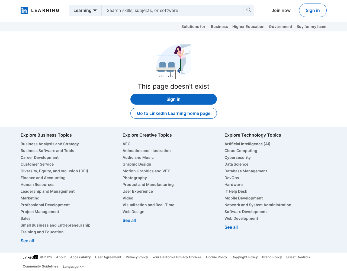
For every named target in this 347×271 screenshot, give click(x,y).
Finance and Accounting (43, 177)
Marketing (30, 198)
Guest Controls (298, 257)
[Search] (248, 10)
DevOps (231, 177)
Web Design (133, 211)
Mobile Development (243, 198)
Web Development (241, 218)
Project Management (40, 211)
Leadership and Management (48, 191)
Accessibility (80, 257)
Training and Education (42, 232)
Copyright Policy (245, 257)
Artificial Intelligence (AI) (247, 143)
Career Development (40, 157)
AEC (126, 143)
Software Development (245, 211)
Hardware (233, 184)
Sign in (313, 10)
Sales (26, 218)
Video (128, 198)
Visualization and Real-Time (148, 204)
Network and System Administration (257, 204)
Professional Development (45, 204)
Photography (135, 177)
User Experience (138, 191)
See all (27, 240)
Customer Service (37, 164)
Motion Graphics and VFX (146, 171)
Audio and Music (138, 157)
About (61, 257)
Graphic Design (137, 164)
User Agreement (108, 257)
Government (280, 26)
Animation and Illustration (147, 150)
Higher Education (248, 26)
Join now (281, 10)
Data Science (236, 164)
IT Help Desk (235, 191)
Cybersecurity (237, 157)
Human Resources (37, 184)
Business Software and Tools (47, 150)
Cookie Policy (216, 257)
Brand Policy (272, 257)
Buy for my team (311, 26)
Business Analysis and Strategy (50, 143)
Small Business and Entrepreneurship (56, 225)
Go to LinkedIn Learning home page (173, 113)
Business (219, 26)
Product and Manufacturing (148, 184)
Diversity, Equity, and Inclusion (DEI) (54, 171)
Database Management (245, 171)
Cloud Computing (240, 150)
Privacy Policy (137, 257)
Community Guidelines (40, 266)
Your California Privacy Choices (177, 257)
